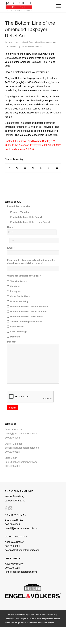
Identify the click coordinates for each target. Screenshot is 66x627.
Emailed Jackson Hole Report (26, 217)
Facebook (15, 286)
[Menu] (57, 6)
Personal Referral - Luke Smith (26, 316)
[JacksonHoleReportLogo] (27, 6)
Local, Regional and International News (40, 42)
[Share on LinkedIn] (41, 168)
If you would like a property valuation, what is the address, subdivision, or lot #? (31, 261)
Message (12, 341)
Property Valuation (20, 212)
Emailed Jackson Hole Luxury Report (30, 222)
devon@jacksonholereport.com (22, 447)
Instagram (15, 291)
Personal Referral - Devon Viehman (29, 306)
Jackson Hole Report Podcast (26, 321)
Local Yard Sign (18, 331)
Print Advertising (19, 301)
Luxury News (10, 46)
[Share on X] (17, 168)
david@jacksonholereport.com (21, 433)
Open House (16, 326)
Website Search (18, 281)
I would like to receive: (19, 206)
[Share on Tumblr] (49, 168)
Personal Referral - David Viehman (28, 311)
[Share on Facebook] (9, 168)
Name (11, 227)
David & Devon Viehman (31, 46)
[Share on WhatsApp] (25, 168)
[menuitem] (57, 6)
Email (11, 247)
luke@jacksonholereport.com (21, 462)
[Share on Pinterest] (33, 168)
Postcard (15, 336)
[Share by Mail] (57, 168)
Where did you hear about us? (24, 275)
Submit (12, 407)
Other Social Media (20, 296)
